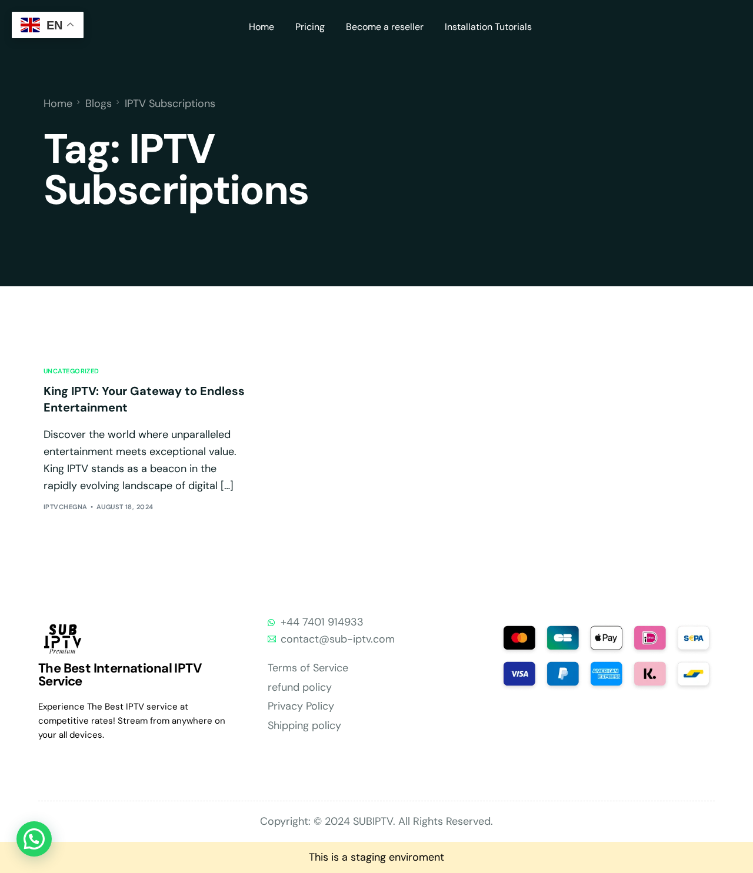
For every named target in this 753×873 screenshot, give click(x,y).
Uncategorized (71, 371)
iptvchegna (65, 507)
